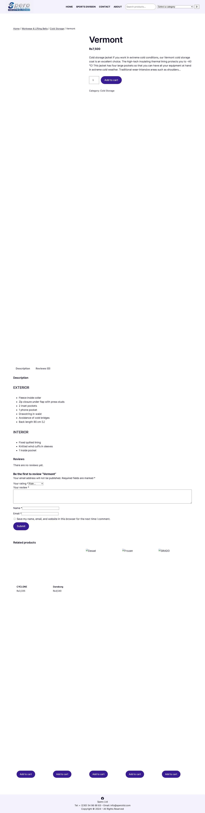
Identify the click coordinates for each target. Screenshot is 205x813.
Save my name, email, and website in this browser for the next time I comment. (63, 518)
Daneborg (58, 586)
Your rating (20, 483)
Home (16, 28)
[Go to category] (196, 7)
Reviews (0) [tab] (43, 368)
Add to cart (111, 80)
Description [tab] (23, 368)
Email (17, 513)
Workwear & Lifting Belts (35, 28)
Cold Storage (57, 28)
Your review (21, 487)
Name (17, 508)
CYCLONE (22, 586)
